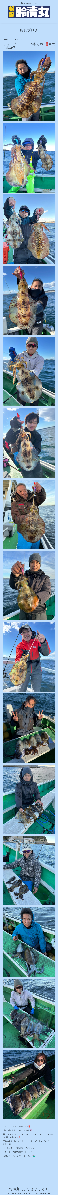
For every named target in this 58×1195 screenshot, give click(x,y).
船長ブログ (29, 30)
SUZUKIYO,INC (25, 1194)
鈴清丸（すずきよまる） (29, 1189)
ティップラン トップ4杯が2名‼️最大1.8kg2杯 (29, 46)
